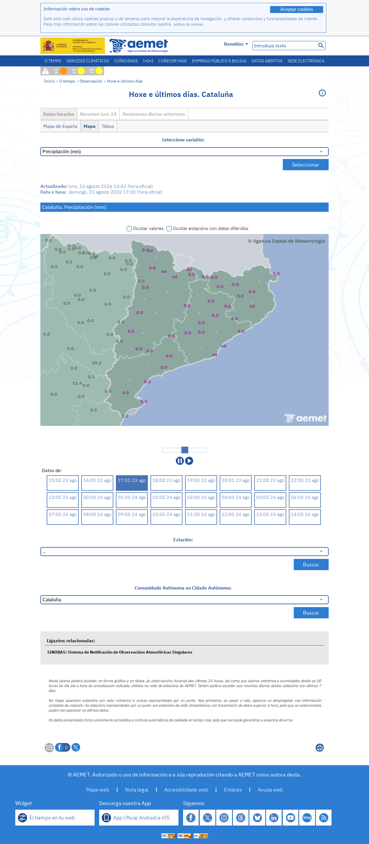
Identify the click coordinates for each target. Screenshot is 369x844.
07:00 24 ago (63, 514)
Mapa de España (60, 126)
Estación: (183, 539)
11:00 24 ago (201, 514)
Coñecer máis (172, 60)
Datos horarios (58, 114)
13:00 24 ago (270, 514)
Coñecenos (126, 60)
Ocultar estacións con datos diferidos (210, 228)
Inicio (49, 81)
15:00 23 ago (63, 480)
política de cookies (188, 24)
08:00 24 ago (97, 514)
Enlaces (233, 789)
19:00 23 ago (201, 480)
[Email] (49, 750)
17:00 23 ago (132, 480)
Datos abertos (267, 60)
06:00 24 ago (305, 497)
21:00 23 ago (270, 480)
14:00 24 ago (305, 514)
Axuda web (270, 789)
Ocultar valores (148, 228)
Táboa (107, 126)
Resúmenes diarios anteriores (154, 114)
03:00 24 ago (201, 497)
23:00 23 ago (63, 497)
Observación (91, 81)
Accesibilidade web (186, 789)
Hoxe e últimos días (125, 81)
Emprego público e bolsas (219, 60)
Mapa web (97, 789)
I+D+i (148, 60)
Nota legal (136, 789)
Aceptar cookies (296, 9)
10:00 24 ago (166, 514)
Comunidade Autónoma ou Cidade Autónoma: (183, 588)
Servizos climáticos (88, 60)
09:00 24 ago (132, 514)
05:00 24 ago (270, 497)
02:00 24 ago (166, 497)
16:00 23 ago (97, 480)
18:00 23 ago (166, 480)
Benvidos (234, 44)
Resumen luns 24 (98, 114)
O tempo (53, 60)
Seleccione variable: (183, 140)
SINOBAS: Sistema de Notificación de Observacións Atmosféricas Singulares (119, 652)
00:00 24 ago (97, 497)
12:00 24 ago (236, 514)
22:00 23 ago (305, 480)
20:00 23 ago (236, 480)
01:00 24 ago (132, 497)
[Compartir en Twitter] (75, 747)
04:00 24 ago (236, 497)
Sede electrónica (306, 60)
